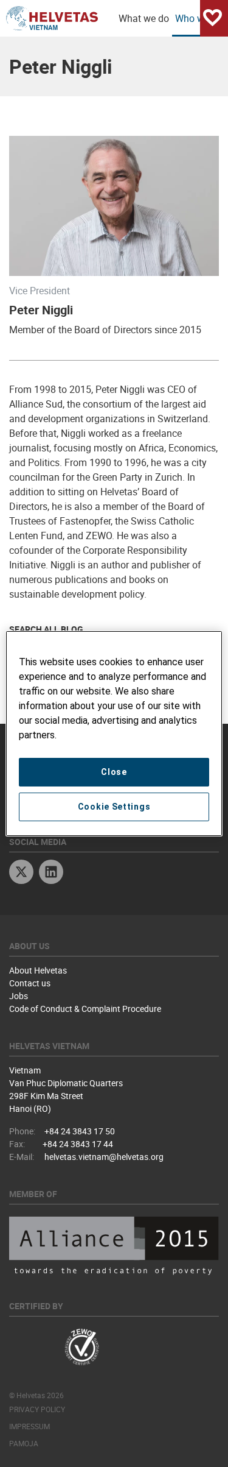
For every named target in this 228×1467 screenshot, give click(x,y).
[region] (113, 733)
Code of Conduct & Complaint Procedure (85, 1008)
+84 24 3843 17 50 (79, 1131)
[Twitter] (21, 873)
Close (114, 772)
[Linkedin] (51, 873)
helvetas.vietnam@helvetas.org (104, 1156)
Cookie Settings (114, 806)
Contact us (29, 983)
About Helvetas (38, 970)
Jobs (18, 996)
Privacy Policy (37, 1409)
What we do (144, 18)
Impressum (29, 1426)
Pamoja (23, 1443)
